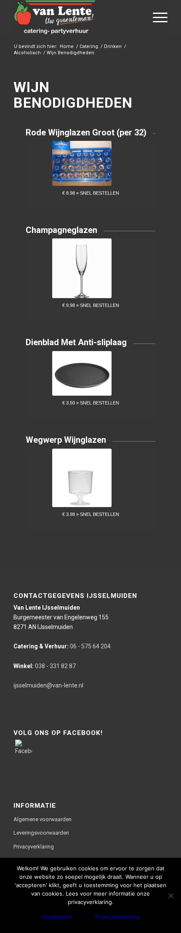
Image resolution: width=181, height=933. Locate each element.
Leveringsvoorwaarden (41, 833)
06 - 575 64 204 (62, 646)
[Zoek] (136, 17)
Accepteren (57, 916)
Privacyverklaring (33, 846)
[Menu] (156, 17)
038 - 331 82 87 (44, 666)
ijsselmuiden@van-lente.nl (48, 685)
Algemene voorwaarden (42, 819)
